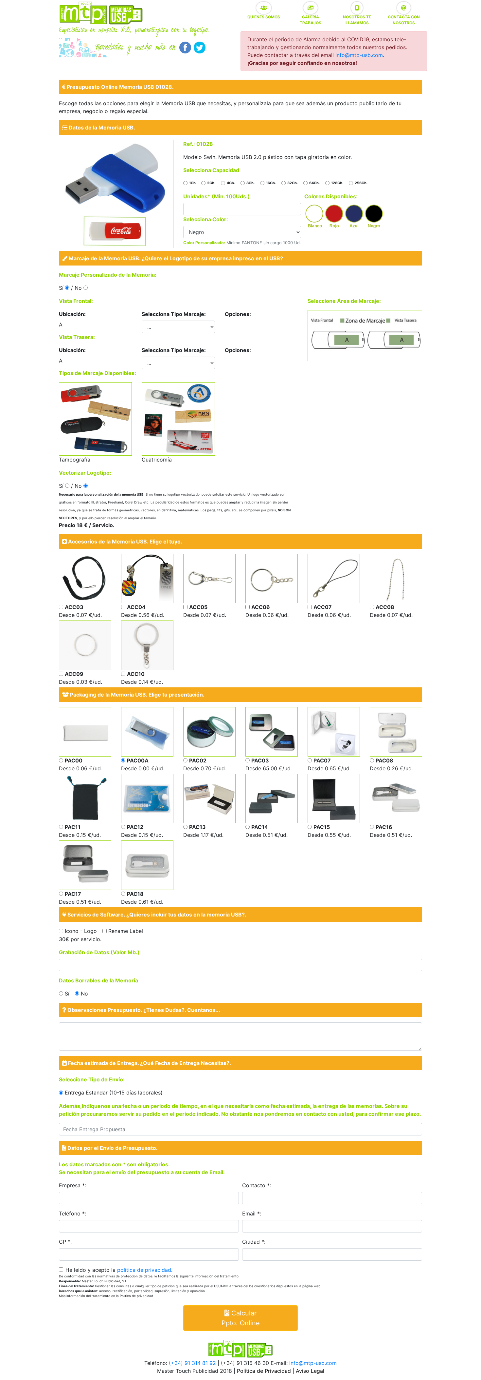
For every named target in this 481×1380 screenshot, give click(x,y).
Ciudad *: (253, 1241)
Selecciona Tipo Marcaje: (174, 314)
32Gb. (292, 183)
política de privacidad (144, 1270)
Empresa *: (72, 1185)
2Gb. (211, 183)
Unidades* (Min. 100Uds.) (216, 196)
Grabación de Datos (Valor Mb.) (99, 952)
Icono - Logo (81, 931)
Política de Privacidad (264, 1371)
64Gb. (314, 183)
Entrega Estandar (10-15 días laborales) (114, 1092)
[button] (263, 8)
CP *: (65, 1241)
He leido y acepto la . (118, 1270)
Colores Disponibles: (331, 196)
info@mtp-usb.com (359, 55)
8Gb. (250, 183)
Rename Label (125, 931)
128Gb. (337, 183)
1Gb (192, 183)
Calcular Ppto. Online (241, 1318)
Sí (67, 993)
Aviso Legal (310, 1371)
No (84, 993)
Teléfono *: (72, 1213)
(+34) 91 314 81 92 (192, 1363)
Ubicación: (72, 314)
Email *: (251, 1213)
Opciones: (238, 314)
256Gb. (361, 183)
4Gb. (231, 183)
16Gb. (271, 183)
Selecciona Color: (205, 219)
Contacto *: (256, 1185)
